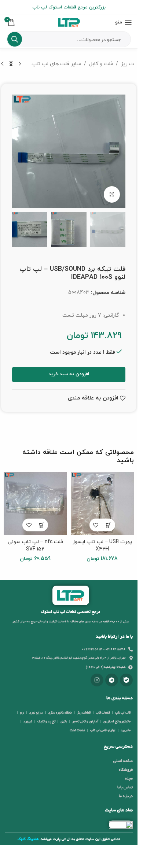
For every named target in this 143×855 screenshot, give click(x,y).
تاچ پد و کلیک (46, 721)
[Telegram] (111, 680)
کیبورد (27, 721)
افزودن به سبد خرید (69, 374)
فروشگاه (126, 770)
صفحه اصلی (123, 761)
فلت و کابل (101, 63)
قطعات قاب (103, 713)
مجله (129, 779)
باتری (63, 721)
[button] (108, 525)
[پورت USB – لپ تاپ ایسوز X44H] (102, 503)
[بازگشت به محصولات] (11, 64)
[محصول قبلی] (19, 64)
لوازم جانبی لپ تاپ (102, 730)
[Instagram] (97, 680)
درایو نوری (36, 713)
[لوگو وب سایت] (69, 21)
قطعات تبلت (77, 730)
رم (22, 713)
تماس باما (125, 787)
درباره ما (126, 796)
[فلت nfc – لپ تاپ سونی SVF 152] (35, 503)
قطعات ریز (84, 713)
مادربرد (126, 730)
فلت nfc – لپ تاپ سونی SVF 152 (35, 545)
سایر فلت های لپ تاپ (56, 63)
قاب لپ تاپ (123, 713)
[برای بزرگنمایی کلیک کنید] (112, 194)
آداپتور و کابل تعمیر (85, 721)
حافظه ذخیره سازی (60, 713)
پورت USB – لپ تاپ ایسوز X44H (102, 545)
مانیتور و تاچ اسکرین (117, 721)
